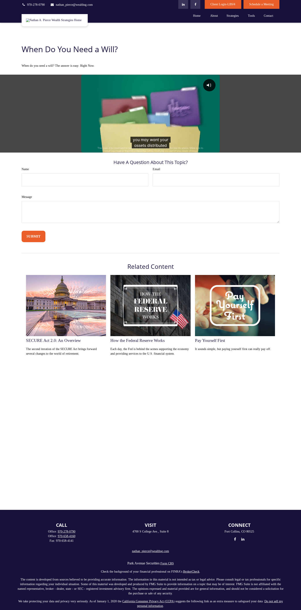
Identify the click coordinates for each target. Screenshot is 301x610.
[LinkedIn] (183, 4)
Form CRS (167, 563)
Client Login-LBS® (223, 4)
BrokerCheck (191, 571)
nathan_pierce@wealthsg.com (74, 4)
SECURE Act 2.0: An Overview (53, 340)
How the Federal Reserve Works (137, 340)
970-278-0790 (36, 4)
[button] (196, 15)
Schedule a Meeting (261, 4)
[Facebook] (195, 4)
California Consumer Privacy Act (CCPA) (148, 601)
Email (156, 169)
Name (25, 169)
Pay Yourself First (210, 340)
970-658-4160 (66, 536)
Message (27, 197)
